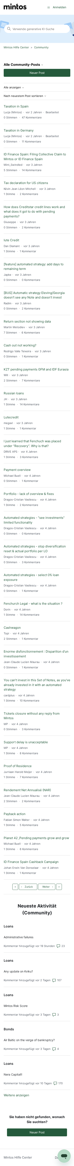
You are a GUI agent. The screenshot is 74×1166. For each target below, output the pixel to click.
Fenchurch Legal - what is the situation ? (33, 604)
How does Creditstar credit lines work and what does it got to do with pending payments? (34, 211)
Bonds (9, 1029)
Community (41, 47)
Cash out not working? (20, 345)
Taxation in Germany (19, 130)
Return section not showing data (27, 321)
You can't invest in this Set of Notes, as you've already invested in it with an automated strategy (37, 684)
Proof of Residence (18, 766)
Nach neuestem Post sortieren (24, 95)
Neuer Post (37, 72)
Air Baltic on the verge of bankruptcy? (29, 1040)
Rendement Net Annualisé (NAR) (27, 790)
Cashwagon (12, 628)
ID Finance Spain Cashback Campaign (31, 862)
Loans (8, 926)
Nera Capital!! (13, 1074)
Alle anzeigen (13, 87)
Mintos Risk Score (16, 1006)
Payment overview (17, 470)
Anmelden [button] (59, 7)
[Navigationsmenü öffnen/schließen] (48, 7)
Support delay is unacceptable (26, 742)
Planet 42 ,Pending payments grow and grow (36, 838)
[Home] (15, 7)
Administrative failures (18, 937)
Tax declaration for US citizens (26, 183)
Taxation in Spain (16, 106)
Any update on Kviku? (18, 971)
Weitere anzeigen (16, 1095)
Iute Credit (11, 240)
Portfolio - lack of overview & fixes (29, 494)
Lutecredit (11, 417)
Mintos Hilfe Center (16, 47)
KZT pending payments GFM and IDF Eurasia (36, 369)
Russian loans (14, 393)
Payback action (14, 814)
